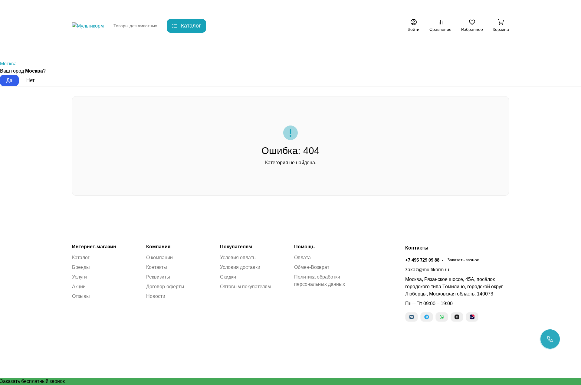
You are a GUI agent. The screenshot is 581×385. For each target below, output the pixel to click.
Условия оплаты (238, 257)
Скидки (220, 7)
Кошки (138, 48)
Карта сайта (246, 7)
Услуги (79, 276)
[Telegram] (426, 317)
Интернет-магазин (94, 246)
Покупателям (236, 246)
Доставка (197, 7)
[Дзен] (457, 317)
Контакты (172, 7)
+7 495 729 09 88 (408, 7)
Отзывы (81, 296)
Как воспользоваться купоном (295, 7)
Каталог (81, 257)
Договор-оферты (165, 286)
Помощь (304, 246)
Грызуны (168, 48)
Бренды (80, 48)
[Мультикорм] (88, 25)
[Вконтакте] (411, 317)
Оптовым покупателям (245, 286)
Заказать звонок (449, 7)
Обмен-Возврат (311, 267)
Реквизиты (158, 276)
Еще (357, 7)
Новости (155, 296)
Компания (158, 246)
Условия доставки (240, 267)
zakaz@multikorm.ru (427, 269)
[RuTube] (472, 317)
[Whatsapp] (441, 317)
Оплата (302, 257)
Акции (338, 7)
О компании (159, 257)
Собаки (110, 48)
